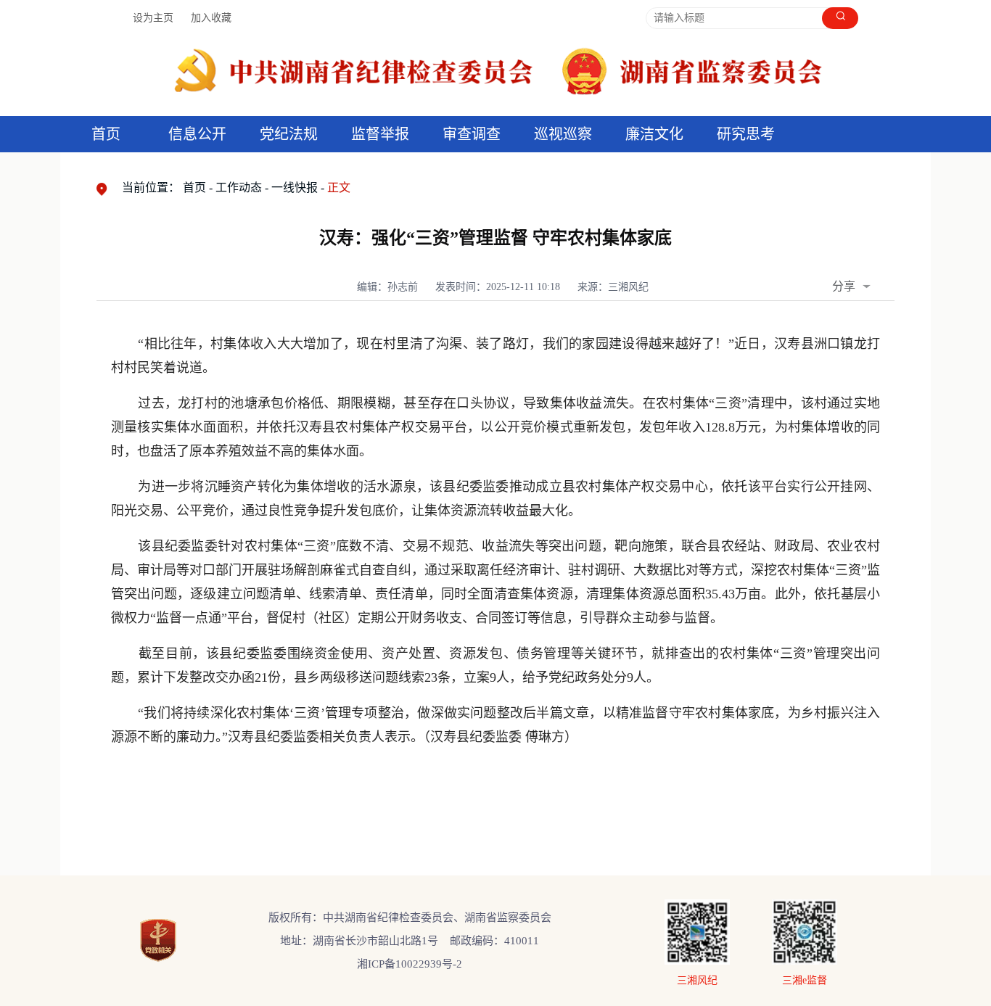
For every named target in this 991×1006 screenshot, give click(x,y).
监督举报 (380, 134)
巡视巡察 (563, 134)
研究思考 (746, 134)
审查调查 (472, 134)
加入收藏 (211, 17)
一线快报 (294, 187)
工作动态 (238, 187)
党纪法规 (289, 134)
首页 (105, 134)
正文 (338, 187)
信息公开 (197, 134)
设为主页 (153, 17)
